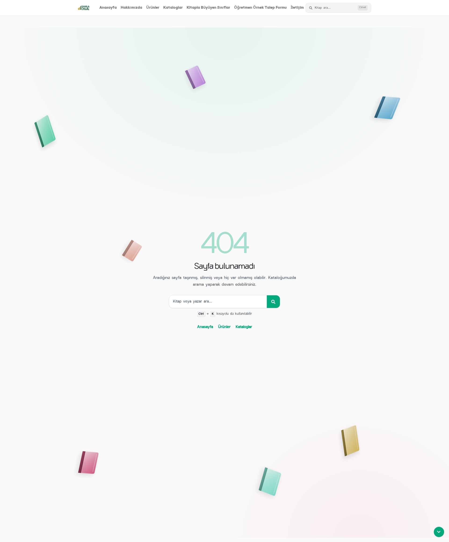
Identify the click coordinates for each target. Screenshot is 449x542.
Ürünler (152, 8)
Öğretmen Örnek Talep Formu (260, 8)
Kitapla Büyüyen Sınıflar (208, 8)
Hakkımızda (131, 8)
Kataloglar (173, 8)
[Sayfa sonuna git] (439, 532)
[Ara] (273, 301)
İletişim (297, 8)
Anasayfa (108, 8)
